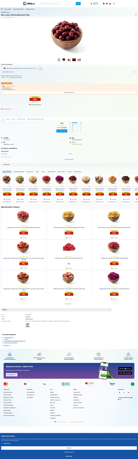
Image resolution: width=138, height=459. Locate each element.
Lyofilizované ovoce (29, 9)
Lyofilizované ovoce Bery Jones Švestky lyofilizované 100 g (7, 189)
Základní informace (54, 397)
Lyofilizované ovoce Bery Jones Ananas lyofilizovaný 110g (86, 189)
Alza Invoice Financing (78, 407)
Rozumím (69, 448)
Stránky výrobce (29, 319)
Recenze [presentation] (8, 119)
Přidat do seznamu (6, 109)
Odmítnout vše (69, 456)
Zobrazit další (68, 303)
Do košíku (25, 237)
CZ (120, 399)
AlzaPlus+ (75, 397)
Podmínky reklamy (8, 413)
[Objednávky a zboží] (104, 3)
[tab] (3, 119)
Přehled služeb (7, 410)
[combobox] (58, 3)
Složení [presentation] (13, 119)
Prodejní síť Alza (7, 400)
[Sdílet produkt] (136, 15)
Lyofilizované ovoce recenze (11, 342)
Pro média (52, 407)
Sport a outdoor (7, 9)
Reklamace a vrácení (8, 397)
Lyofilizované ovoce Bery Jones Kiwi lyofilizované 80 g (20, 189)
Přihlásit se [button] (95, 4)
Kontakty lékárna (54, 394)
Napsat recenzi (62, 131)
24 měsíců (27, 316)
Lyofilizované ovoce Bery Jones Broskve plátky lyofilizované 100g (33, 189)
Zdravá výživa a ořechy (18, 9)
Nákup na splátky (7, 402)
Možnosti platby (7, 394)
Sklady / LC (52, 413)
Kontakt (52, 392)
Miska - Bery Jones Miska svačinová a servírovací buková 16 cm (20, 68)
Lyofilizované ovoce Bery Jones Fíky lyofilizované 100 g (99, 189)
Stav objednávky (30, 392)
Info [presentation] (3, 119)
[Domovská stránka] (1, 9)
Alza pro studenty (77, 402)
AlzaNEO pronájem (77, 394)
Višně (7, 339)
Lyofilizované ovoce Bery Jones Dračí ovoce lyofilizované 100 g (60, 189)
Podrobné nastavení (69, 452)
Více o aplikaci (10, 374)
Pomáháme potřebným (55, 415)
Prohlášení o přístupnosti (9, 407)
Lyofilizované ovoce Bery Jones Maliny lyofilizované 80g (46, 189)
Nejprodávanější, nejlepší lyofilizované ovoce (14, 341)
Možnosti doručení (8, 392)
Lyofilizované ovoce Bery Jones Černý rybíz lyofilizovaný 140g (126, 189)
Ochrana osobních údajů (78, 422)
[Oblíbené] (107, 3)
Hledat (78, 3)
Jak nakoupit (30, 397)
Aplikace (52, 410)
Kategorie (4, 309)
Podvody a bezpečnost (9, 415)
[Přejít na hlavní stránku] (29, 3)
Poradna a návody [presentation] (21, 119)
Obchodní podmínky (8, 405)
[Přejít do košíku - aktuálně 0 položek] (114, 3)
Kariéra (52, 405)
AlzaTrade (75, 405)
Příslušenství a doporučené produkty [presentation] (35, 119)
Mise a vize (52, 402)
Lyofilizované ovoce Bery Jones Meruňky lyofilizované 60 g (113, 189)
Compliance (53, 418)
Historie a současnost (55, 400)
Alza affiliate (76, 400)
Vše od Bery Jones (5, 12)
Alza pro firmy (76, 392)
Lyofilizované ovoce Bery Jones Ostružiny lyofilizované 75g (73, 189)
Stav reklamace (30, 394)
